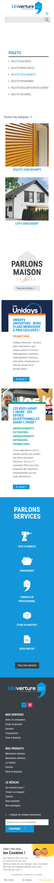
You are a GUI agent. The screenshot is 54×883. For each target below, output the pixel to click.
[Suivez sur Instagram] (30, 705)
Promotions (21, 336)
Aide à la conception (15, 719)
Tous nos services (27, 665)
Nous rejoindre (12, 801)
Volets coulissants (23, 74)
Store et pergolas (13, 771)
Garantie (9, 728)
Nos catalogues (12, 805)
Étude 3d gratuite (13, 724)
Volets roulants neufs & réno (29, 87)
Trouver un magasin (14, 792)
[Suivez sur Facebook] (24, 705)
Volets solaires (21, 94)
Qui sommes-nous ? (14, 787)
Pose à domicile (13, 737)
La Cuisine (10, 762)
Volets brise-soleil (23, 67)
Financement (11, 733)
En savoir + (21, 379)
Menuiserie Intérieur (15, 753)
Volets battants (21, 61)
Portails (9, 767)
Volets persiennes (22, 81)
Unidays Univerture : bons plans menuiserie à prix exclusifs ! (27, 325)
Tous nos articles (24, 288)
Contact (9, 796)
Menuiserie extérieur (15, 758)
